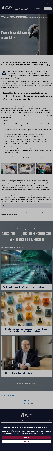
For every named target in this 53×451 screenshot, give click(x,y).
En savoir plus (40, 433)
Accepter (26, 437)
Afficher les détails (26, 445)
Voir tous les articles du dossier (25, 383)
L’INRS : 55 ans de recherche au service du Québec (18, 373)
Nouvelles (40, 3)
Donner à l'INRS (48, 9)
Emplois (46, 3)
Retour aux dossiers (9, 395)
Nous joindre (33, 3)
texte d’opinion (38, 212)
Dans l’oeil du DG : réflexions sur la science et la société (14, 17)
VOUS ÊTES (25, 3)
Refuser (26, 441)
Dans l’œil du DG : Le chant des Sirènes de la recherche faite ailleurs (23, 287)
